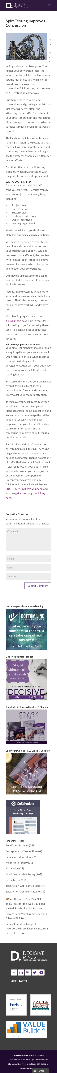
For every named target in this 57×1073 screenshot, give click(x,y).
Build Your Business (17, 845)
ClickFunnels (13, 320)
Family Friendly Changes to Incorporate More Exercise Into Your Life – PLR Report (27, 928)
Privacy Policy (17, 1055)
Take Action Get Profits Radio (23, 891)
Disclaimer (41, 1055)
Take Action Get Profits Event (23, 885)
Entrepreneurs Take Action (21, 851)
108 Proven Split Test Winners (24, 488)
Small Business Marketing (20, 874)
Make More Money (17, 862)
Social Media (13, 879)
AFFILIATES (19, 981)
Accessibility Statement (28, 1069)
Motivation (12, 868)
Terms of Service (30, 1055)
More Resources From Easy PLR (24, 899)
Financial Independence (19, 857)
